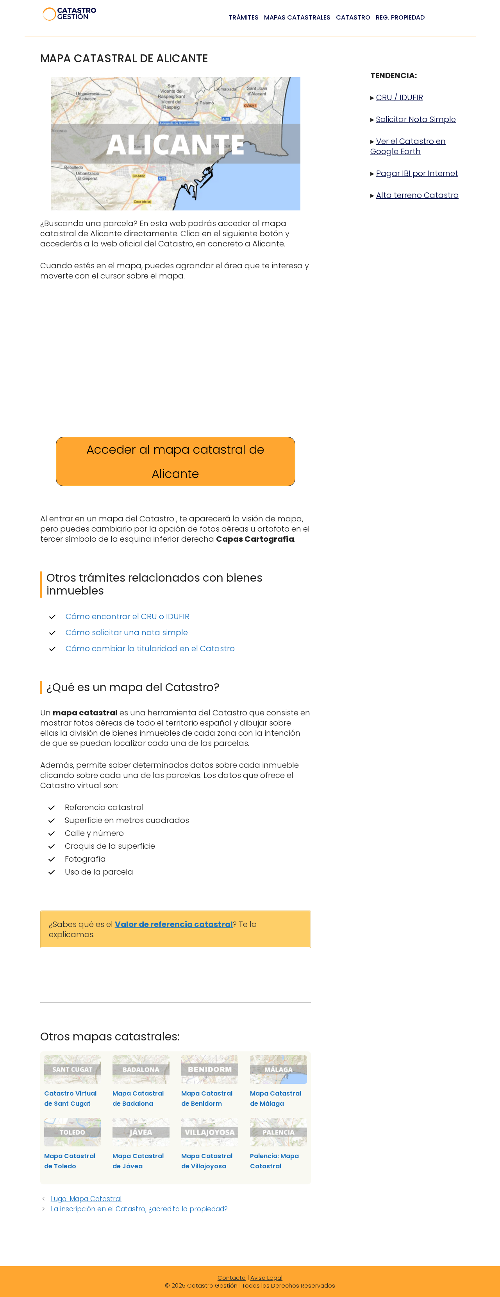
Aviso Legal (266, 1278)
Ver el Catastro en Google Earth (408, 146)
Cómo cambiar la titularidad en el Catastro (150, 648)
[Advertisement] (175, 347)
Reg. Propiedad (400, 17)
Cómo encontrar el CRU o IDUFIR (127, 616)
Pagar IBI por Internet (417, 173)
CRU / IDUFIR (399, 97)
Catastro (353, 17)
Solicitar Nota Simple (416, 119)
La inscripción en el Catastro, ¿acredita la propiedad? (139, 1209)
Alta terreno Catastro (417, 195)
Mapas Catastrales (297, 17)
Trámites (244, 17)
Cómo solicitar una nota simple (127, 632)
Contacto (232, 1278)
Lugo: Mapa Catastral (86, 1199)
